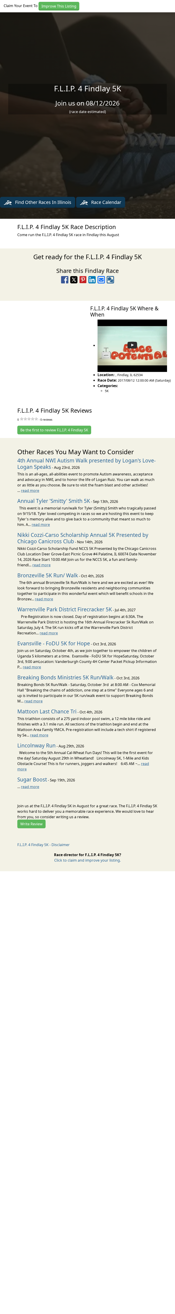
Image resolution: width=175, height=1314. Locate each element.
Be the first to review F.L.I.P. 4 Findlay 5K (54, 430)
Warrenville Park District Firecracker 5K (64, 609)
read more (30, 490)
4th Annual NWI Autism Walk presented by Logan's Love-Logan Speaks (86, 463)
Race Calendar (105, 202)
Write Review (31, 823)
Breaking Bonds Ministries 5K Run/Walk (65, 677)
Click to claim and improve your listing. (87, 860)
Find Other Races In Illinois (42, 202)
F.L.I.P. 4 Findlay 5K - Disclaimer (43, 844)
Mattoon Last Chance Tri (47, 711)
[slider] (29, 419)
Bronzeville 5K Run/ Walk (47, 575)
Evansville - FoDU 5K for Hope (53, 643)
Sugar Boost (32, 779)
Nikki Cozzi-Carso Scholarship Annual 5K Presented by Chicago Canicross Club (82, 538)
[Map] (44, 349)
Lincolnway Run (36, 745)
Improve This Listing (58, 6)
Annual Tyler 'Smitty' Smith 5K (53, 500)
